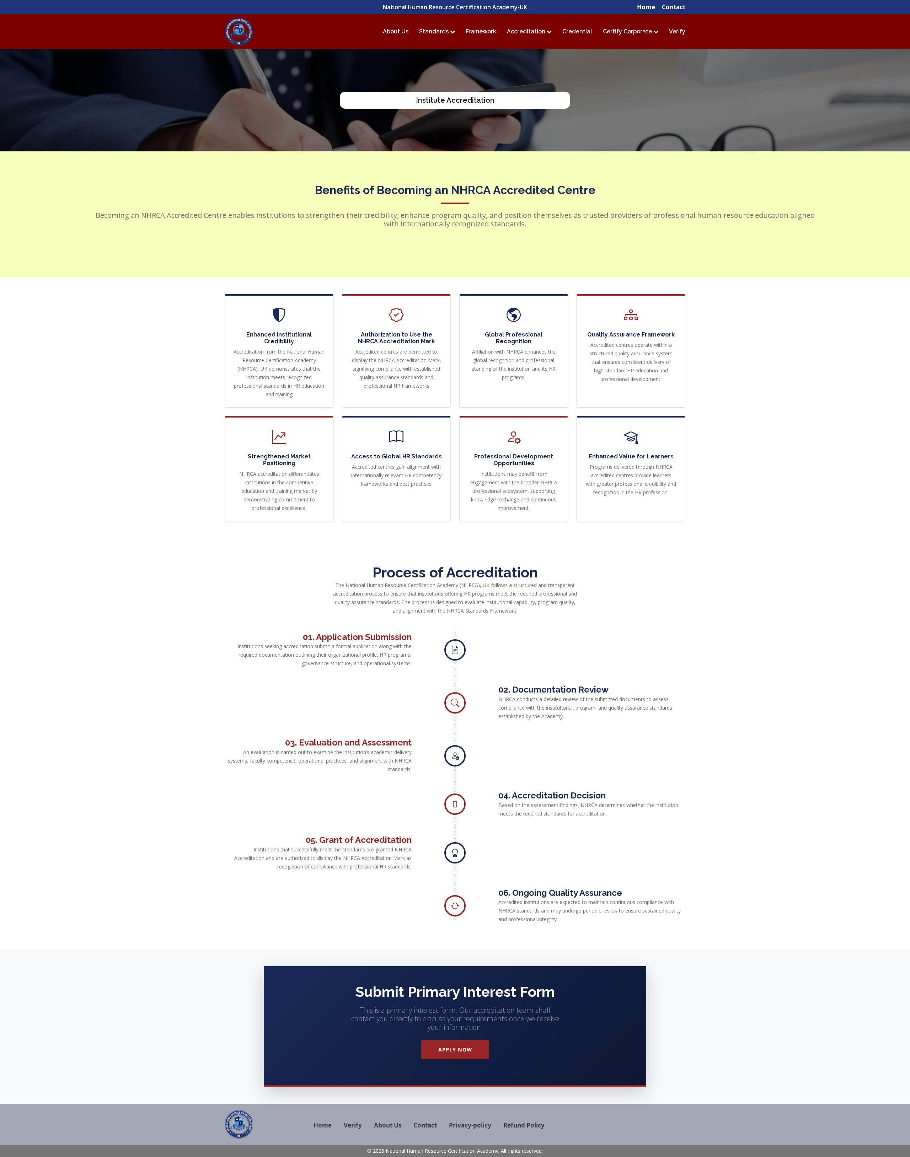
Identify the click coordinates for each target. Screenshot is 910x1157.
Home (646, 7)
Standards (434, 31)
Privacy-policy (470, 1125)
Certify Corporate (628, 31)
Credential (577, 31)
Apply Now (455, 1049)
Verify (677, 31)
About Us (395, 31)
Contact (673, 7)
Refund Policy (524, 1125)
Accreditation (527, 31)
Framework (481, 31)
